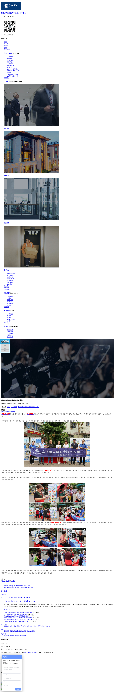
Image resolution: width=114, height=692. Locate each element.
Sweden (6, 45)
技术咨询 (10, 303)
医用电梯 (10, 275)
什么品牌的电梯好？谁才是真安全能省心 (16, 616)
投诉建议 (10, 337)
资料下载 (10, 301)
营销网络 (10, 62)
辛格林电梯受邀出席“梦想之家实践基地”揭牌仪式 (18, 587)
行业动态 (12, 631)
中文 (5, 42)
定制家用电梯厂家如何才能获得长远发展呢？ (17, 621)
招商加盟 (10, 331)
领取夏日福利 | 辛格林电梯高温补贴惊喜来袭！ (18, 585)
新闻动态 (6, 307)
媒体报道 (10, 317)
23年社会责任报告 (12, 69)
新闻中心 (3, 629)
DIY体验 (9, 284)
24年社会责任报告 (12, 74)
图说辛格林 (10, 65)
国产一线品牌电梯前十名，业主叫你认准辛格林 (18, 619)
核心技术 (6, 286)
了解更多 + (4, 594)
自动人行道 (10, 279)
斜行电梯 (10, 282)
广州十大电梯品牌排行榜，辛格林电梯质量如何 (18, 612)
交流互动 (6, 323)
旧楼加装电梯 (11, 273)
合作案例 (6, 287)
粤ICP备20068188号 (30, 652)
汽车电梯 (10, 280)
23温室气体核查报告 (13, 71)
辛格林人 (10, 72)
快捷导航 (3, 634)
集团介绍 (6, 626)
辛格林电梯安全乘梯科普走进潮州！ (28, 407)
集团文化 (12, 626)
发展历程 (10, 60)
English (6, 43)
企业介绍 (10, 56)
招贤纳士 (10, 335)
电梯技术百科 (11, 319)
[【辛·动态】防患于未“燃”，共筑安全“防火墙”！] (15, 597)
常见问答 (10, 305)
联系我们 (10, 330)
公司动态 (10, 314)
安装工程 (10, 300)
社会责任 (10, 67)
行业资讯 (10, 316)
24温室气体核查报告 (13, 76)
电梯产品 (6, 78)
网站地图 (23, 636)
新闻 (4, 591)
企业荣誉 (10, 64)
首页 (5, 48)
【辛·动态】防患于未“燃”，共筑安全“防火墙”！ (21, 601)
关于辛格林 (7, 49)
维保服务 (6, 289)
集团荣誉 (29, 626)
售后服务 (10, 296)
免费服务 (10, 298)
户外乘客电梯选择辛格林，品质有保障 (15, 614)
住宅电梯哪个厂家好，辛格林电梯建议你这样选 (18, 617)
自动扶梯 (10, 277)
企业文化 (10, 58)
